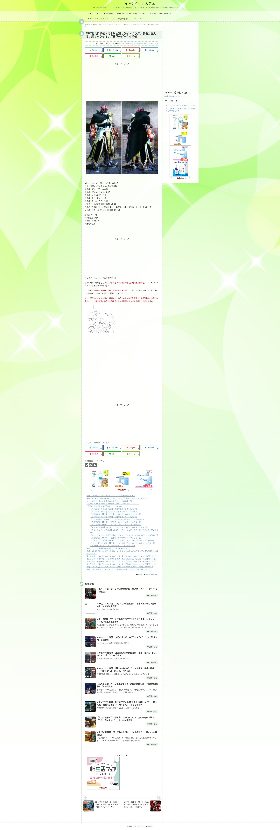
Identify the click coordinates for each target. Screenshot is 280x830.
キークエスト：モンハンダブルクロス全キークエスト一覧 (109, 501)
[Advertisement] (103, 80)
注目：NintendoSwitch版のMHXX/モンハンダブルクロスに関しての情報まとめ (117, 498)
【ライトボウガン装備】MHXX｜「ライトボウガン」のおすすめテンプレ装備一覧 (122, 540)
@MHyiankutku (152, 574)
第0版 (151, 826)
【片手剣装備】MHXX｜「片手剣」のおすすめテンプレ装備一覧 (115, 514)
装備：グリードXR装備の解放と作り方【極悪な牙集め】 (109, 548)
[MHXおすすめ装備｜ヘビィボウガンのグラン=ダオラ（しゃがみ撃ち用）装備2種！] (90, 641)
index (140, 574)
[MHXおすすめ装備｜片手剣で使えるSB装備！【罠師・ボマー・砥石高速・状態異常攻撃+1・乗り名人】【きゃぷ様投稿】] (90, 706)
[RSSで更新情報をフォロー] (95, 465)
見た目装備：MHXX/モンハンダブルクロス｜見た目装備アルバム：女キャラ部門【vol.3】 (122, 561)
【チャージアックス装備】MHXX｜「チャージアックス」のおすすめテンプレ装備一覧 (124, 535)
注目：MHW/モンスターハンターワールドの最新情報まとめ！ (111, 496)
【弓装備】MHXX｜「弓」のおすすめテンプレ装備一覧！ (112, 546)
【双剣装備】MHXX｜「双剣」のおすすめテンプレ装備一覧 (113, 517)
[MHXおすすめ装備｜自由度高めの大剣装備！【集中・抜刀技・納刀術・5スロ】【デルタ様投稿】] (90, 657)
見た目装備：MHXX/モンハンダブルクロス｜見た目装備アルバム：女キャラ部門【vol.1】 (122, 556)
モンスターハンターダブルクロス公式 (181, 105)
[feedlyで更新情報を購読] (91, 465)
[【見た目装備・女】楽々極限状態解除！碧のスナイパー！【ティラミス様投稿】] (90, 593)
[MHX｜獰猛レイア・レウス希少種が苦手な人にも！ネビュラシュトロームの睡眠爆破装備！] (90, 623)
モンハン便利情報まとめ (120, 19)
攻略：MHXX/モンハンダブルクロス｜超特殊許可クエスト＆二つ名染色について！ (119, 569)
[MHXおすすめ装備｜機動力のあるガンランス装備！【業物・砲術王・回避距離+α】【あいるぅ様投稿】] (90, 672)
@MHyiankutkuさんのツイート (176, 96)
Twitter (134, 19)
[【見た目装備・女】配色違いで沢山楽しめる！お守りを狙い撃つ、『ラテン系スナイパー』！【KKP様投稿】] (90, 722)
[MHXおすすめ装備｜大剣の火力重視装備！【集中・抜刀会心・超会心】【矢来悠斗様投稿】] (90, 608)
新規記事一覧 (108, 13)
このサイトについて (94, 13)
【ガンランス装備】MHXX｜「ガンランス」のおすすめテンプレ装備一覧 (119, 527)
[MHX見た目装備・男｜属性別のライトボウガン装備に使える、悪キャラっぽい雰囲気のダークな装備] (149, 49)
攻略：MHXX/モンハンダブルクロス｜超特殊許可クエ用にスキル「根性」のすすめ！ (120, 567)
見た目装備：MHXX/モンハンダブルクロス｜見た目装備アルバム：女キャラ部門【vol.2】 (122, 559)
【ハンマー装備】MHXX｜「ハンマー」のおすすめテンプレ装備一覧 (117, 519)
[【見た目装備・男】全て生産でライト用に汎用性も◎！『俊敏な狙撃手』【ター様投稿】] (90, 688)
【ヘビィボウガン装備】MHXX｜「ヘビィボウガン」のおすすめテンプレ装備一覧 (122, 543)
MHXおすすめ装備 (123, 43)
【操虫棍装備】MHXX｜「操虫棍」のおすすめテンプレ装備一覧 (115, 538)
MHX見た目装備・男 (136, 43)
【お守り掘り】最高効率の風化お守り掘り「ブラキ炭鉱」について (113, 504)
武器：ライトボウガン (151, 43)
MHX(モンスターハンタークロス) (161, 13)
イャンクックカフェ (140, 3)
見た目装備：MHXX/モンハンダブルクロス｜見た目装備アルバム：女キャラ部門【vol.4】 (122, 564)
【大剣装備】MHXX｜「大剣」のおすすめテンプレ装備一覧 (113, 509)
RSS (141, 19)
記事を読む (153, 595)
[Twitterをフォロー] (86, 465)
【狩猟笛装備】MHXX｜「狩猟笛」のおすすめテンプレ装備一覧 (115, 522)
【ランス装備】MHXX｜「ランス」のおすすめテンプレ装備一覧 (115, 525)
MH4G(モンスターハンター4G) (97, 19)
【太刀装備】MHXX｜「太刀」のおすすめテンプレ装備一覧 (113, 511)
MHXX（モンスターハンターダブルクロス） (131, 13)
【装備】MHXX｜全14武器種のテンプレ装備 (104, 506)
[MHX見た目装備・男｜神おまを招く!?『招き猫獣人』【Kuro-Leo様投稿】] (90, 736)
